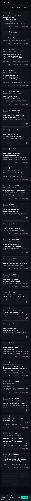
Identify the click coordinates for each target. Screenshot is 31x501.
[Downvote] (10, 26)
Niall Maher (14, 32)
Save (20, 26)
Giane (12, 49)
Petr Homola (14, 13)
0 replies (15, 26)
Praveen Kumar (15, 454)
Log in (18, 497)
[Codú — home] (6, 2)
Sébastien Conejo (15, 91)
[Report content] (27, 26)
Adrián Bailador (15, 129)
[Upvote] (8, 26)
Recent (26, 7)
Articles (19, 7)
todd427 (13, 204)
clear (13, 7)
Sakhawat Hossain (15, 239)
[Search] (27, 2)
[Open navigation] (2, 2)
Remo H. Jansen (15, 433)
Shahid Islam (14, 149)
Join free (24, 497)
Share (23, 26)
